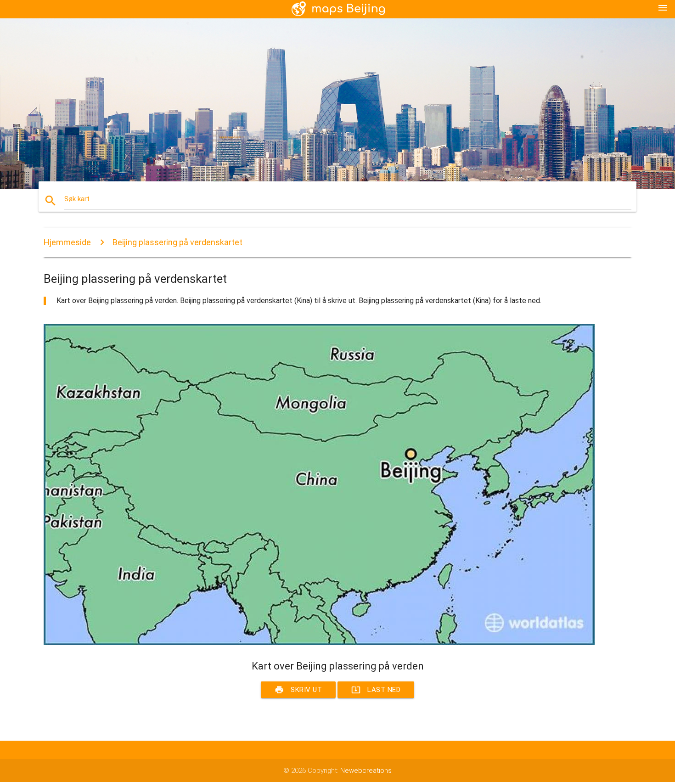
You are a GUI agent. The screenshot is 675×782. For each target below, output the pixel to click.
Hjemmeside (67, 242)
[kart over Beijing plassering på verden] (319, 643)
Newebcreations (366, 770)
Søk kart (77, 199)
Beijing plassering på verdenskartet (177, 242)
